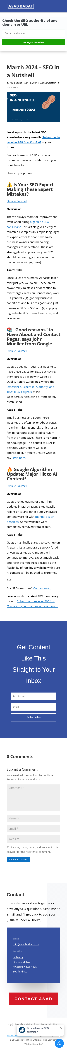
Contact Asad (33, 999)
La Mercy (18, 957)
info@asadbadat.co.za (26, 944)
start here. (19, 458)
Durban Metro (21, 962)
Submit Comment (18, 859)
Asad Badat (16, 82)
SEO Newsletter (48, 82)
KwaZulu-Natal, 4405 (25, 966)
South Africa (20, 971)
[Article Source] (17, 201)
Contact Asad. (42, 588)
